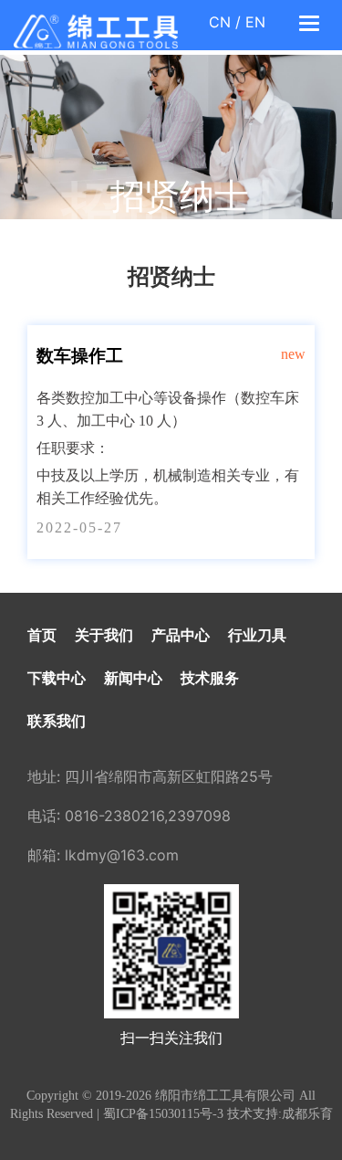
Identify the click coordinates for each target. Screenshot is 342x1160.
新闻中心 (133, 678)
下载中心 (56, 678)
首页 (42, 635)
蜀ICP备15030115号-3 (163, 1114)
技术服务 (210, 678)
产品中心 (180, 635)
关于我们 (104, 635)
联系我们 (56, 721)
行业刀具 (257, 635)
